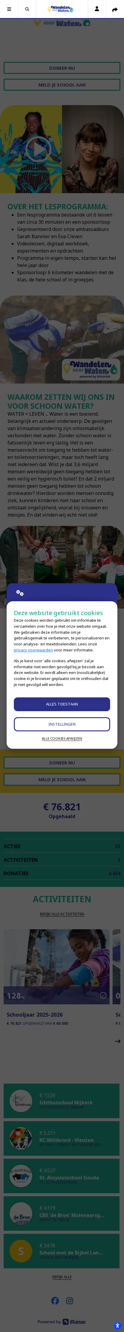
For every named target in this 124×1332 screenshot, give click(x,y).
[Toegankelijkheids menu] (117, 1325)
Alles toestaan (62, 704)
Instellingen (62, 724)
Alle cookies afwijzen (62, 738)
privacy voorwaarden (33, 650)
